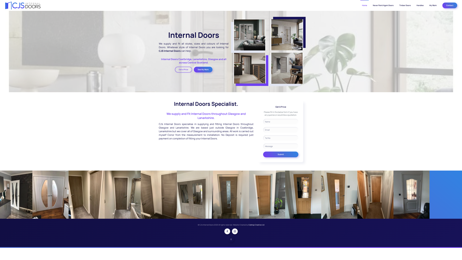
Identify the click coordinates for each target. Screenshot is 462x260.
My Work (433, 5)
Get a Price (183, 69)
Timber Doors (405, 5)
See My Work (203, 69)
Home (364, 5)
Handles (420, 5)
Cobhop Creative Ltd (256, 225)
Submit (281, 154)
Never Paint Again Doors (383, 5)
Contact (449, 5)
